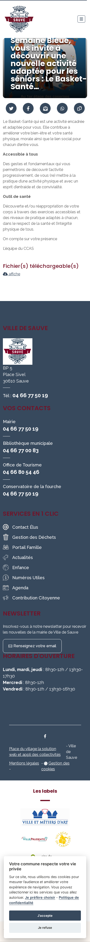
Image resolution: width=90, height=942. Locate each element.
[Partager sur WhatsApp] (62, 108)
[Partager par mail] (45, 108)
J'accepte (45, 915)
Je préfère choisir (40, 897)
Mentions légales (24, 763)
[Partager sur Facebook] (28, 108)
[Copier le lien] (79, 108)
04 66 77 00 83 (21, 450)
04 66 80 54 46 (21, 472)
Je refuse (45, 927)
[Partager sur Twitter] (11, 108)
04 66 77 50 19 (30, 395)
